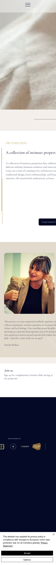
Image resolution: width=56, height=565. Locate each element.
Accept (27, 553)
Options (27, 559)
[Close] (51, 536)
